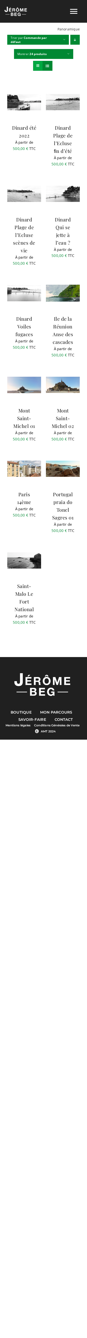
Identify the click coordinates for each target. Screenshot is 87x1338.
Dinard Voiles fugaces (24, 326)
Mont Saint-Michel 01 (24, 418)
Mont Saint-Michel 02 (63, 418)
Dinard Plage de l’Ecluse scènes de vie (24, 235)
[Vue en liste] (47, 66)
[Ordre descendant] (75, 40)
